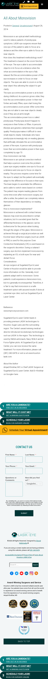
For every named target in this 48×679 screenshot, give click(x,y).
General (15, 26)
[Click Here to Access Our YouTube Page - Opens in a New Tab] (21, 573)
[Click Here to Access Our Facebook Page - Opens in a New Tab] (12, 573)
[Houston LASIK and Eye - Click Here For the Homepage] (10, 4)
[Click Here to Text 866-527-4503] (29, 2)
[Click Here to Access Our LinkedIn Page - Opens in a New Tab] (26, 573)
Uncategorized (26, 26)
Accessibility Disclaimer (13, 555)
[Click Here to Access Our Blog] (36, 573)
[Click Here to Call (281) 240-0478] (24, 2)
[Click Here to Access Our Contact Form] (33, 2)
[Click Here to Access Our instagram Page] (31, 573)
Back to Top (24, 641)
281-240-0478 (35, 550)
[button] (42, 4)
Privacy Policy (28, 555)
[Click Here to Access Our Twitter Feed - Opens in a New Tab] (16, 573)
